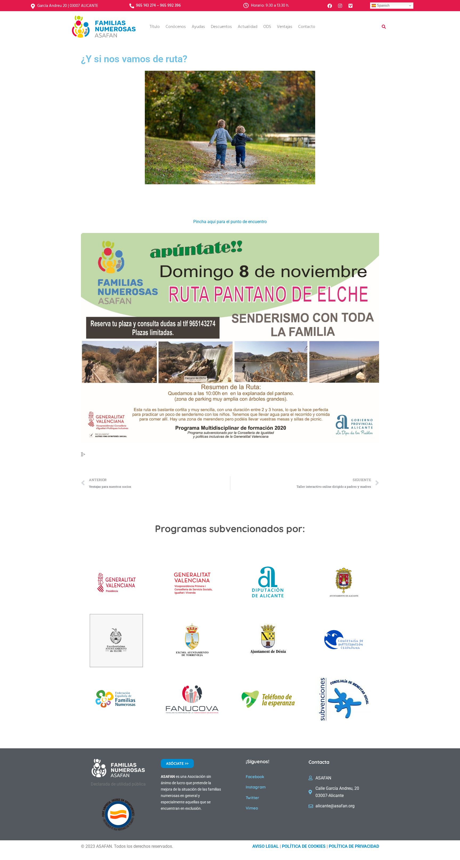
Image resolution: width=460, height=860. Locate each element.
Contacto (306, 26)
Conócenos (176, 26)
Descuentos (221, 26)
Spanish (382, 5)
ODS (267, 26)
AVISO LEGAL (265, 846)
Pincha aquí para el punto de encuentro (230, 221)
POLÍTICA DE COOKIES (304, 846)
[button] (384, 27)
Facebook (255, 776)
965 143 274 (146, 5)
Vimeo (252, 808)
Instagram (256, 787)
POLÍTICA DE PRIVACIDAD (354, 846)
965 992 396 (170, 5)
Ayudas (198, 26)
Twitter (252, 797)
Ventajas (284, 26)
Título (155, 26)
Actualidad (247, 26)
